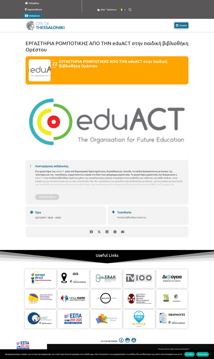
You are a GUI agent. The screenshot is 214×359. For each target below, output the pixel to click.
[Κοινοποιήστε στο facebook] (91, 232)
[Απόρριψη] (210, 354)
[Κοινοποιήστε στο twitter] (99, 232)
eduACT (60, 171)
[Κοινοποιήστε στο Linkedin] (107, 232)
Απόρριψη (202, 354)
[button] (130, 9)
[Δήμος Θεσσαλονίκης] (48, 25)
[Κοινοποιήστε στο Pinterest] (115, 232)
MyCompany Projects (180, 349)
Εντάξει (189, 354)
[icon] (121, 341)
